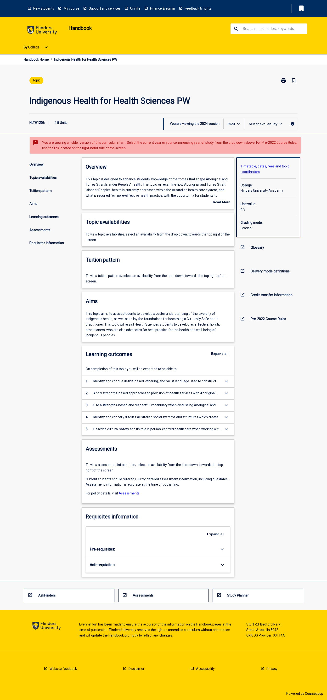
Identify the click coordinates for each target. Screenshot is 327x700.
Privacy (271, 669)
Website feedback (63, 669)
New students (43, 8)
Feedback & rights (198, 8)
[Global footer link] (46, 626)
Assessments (129, 493)
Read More (221, 202)
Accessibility (205, 669)
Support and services (105, 8)
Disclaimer (136, 669)
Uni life (135, 8)
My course (71, 8)
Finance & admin (162, 8)
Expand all (219, 354)
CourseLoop (314, 693)
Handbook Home (36, 59)
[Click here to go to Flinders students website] (42, 31)
